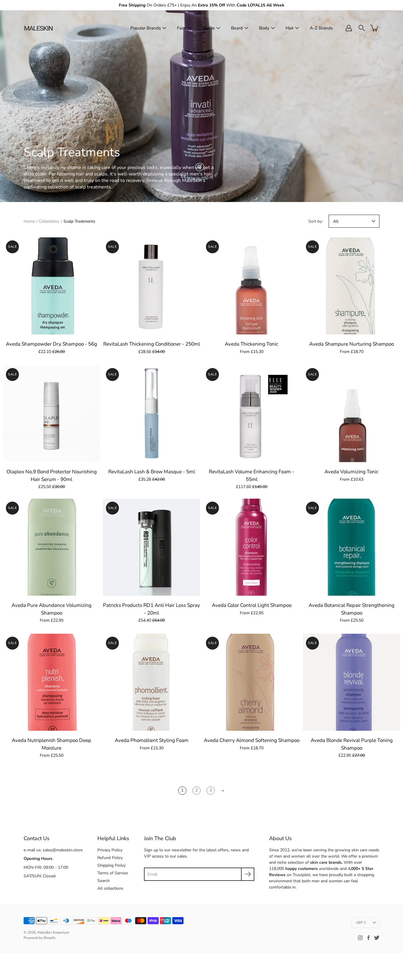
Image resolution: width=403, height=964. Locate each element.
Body (264, 28)
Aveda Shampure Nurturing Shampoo (351, 344)
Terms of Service (112, 873)
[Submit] (247, 874)
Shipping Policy (111, 865)
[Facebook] (368, 937)
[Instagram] (360, 937)
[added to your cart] (374, 28)
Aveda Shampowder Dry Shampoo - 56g (51, 344)
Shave (208, 28)
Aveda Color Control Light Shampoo (251, 605)
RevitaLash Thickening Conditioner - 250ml (151, 344)
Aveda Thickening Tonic (251, 344)
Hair (290, 28)
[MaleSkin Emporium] (38, 28)
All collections (110, 888)
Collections (49, 221)
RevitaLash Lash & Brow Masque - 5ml (151, 471)
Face (181, 28)
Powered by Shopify (39, 937)
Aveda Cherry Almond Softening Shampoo (251, 740)
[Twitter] (376, 937)
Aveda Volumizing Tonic (352, 471)
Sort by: (315, 221)
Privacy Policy (109, 850)
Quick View (51, 285)
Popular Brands (145, 28)
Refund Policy (110, 857)
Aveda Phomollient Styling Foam (152, 740)
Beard (237, 28)
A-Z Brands (321, 28)
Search (103, 880)
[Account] (348, 28)
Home (29, 221)
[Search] (361, 28)
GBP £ (361, 922)
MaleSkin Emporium (53, 932)
